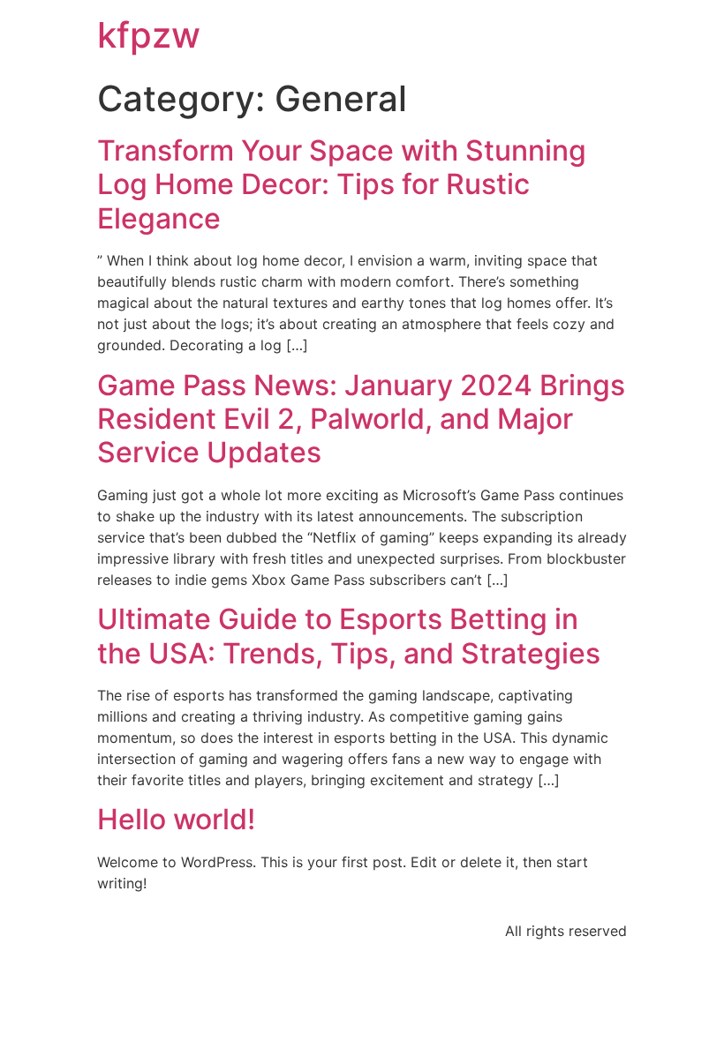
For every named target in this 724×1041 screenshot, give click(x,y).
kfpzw (148, 34)
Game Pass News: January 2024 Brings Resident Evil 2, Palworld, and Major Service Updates (361, 419)
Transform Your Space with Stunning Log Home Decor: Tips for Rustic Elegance (341, 184)
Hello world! (176, 819)
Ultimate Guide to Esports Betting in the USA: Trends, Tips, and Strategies (348, 636)
